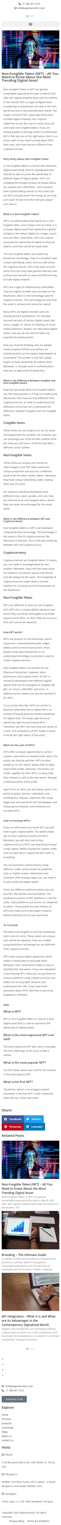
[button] (30, 24)
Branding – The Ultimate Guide (24, 1255)
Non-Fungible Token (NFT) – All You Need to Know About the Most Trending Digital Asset (27, 1188)
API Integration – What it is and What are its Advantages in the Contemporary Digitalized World (28, 1320)
